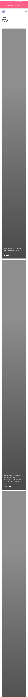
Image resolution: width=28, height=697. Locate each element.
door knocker (7, 479)
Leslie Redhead (18, 248)
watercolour (7, 252)
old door (20, 481)
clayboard (17, 475)
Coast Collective (7, 477)
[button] (26, 11)
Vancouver (16, 250)
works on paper (14, 252)
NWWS (15, 481)
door (17, 477)
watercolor (9, 484)
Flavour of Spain (17, 479)
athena (5, 248)
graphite (12, 248)
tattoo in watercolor (9, 250)
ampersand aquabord (9, 475)
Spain (5, 484)
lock (12, 481)
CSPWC (13, 477)
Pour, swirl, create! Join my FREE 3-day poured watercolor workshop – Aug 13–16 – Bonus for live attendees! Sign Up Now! (14, 3)
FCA (9, 248)
